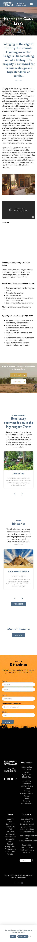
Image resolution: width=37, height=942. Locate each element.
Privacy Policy (10, 836)
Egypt (24, 774)
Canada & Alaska (26, 793)
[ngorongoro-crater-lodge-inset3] (18, 175)
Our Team (10, 831)
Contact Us (10, 826)
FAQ (10, 829)
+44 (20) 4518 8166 (27, 831)
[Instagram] (8, 779)
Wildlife (10, 854)
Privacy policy (22, 936)
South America (26, 803)
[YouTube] (12, 779)
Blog (10, 822)
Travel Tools (10, 851)
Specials (10, 844)
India (27, 798)
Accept (13, 936)
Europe (27, 796)
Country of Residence (11, 703)
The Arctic (27, 784)
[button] (3, 185)
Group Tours (10, 846)
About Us (10, 819)
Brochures (10, 824)
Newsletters (10, 834)
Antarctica (27, 781)
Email (5, 695)
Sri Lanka (26, 801)
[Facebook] (4, 779)
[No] (30, 936)
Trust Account (10, 849)
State (4, 712)
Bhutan (27, 791)
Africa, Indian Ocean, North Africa (27, 769)
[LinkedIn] (16, 779)
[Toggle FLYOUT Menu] (31, 4)
